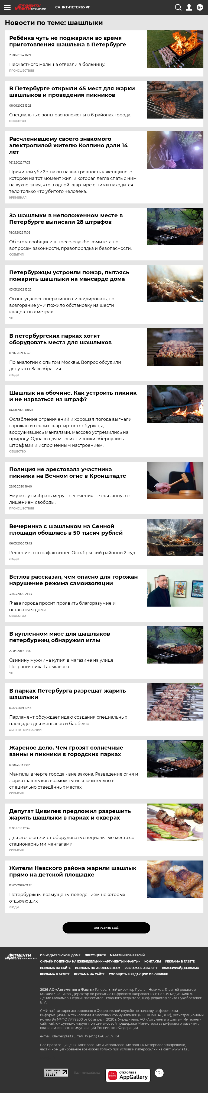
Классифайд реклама (180, 968)
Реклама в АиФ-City (141, 968)
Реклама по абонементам (97, 968)
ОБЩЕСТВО (17, 121)
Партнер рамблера (87, 1072)
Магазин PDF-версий (127, 955)
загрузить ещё (106, 928)
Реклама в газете (180, 961)
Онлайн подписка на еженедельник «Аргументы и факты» (90, 961)
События (16, 254)
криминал (18, 197)
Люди (14, 375)
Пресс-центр (95, 955)
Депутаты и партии (25, 730)
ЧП (11, 318)
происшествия (21, 70)
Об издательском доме (60, 955)
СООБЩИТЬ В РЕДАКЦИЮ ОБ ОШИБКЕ (138, 974)
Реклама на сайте (55, 968)
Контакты (152, 961)
